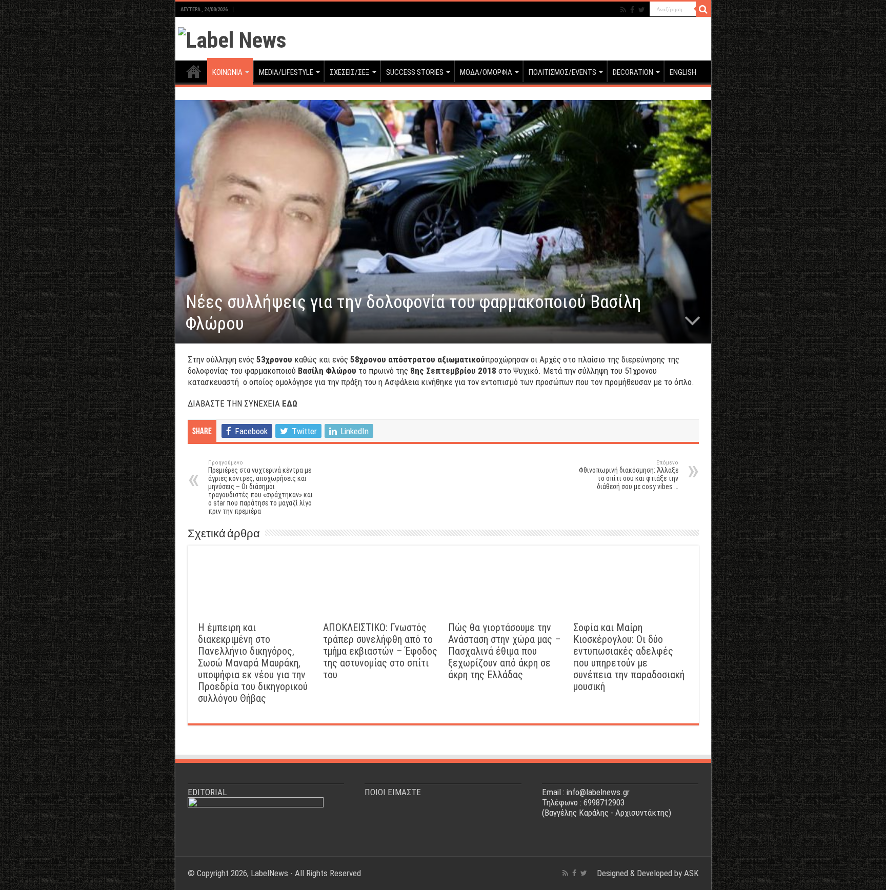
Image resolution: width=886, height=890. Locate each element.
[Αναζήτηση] (703, 9)
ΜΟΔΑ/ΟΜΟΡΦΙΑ (486, 72)
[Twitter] (641, 10)
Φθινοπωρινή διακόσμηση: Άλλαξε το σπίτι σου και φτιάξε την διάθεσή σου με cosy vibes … (628, 475)
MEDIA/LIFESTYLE (286, 72)
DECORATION (633, 72)
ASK (691, 873)
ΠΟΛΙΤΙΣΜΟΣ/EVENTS (562, 72)
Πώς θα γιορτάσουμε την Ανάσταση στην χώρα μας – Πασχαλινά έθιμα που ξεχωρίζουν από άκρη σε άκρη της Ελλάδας (504, 651)
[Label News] (232, 38)
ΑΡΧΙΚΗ (193, 71)
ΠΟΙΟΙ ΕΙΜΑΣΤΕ (393, 792)
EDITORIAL (207, 792)
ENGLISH (683, 72)
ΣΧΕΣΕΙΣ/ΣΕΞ (350, 72)
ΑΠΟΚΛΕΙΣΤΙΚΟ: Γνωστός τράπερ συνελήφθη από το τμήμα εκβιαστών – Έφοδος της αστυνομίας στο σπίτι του (380, 651)
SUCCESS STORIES (415, 72)
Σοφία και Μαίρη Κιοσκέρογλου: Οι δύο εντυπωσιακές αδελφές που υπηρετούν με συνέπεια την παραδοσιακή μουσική (628, 657)
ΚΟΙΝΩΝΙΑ (227, 72)
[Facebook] (632, 10)
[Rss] (623, 10)
